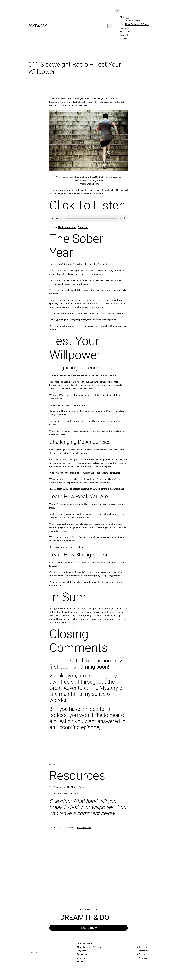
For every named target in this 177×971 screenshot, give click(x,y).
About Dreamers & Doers (89, 947)
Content (81, 957)
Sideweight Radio (84, 827)
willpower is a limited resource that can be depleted (88, 466)
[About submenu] (127, 17)
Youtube (143, 957)
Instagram (144, 950)
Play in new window (67, 227)
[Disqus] (88, 872)
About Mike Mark (85, 943)
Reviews (81, 961)
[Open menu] (109, 26)
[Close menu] (117, 11)
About (123, 17)
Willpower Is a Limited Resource (64, 793)
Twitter (142, 954)
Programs (81, 950)
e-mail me (56, 764)
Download (83, 227)
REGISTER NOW (88, 928)
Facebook (143, 947)
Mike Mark (37, 26)
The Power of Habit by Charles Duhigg (67, 787)
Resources (82, 954)
